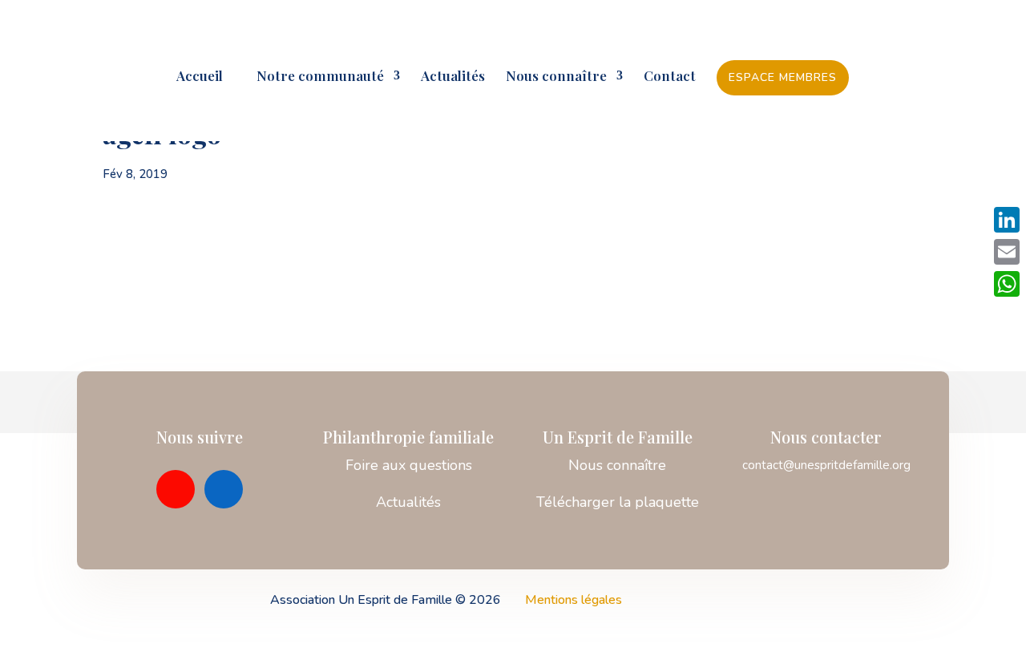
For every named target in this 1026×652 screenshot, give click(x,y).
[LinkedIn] (1007, 220)
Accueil (199, 77)
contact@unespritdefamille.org (826, 465)
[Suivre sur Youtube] (175, 489)
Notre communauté (314, 77)
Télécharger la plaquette (617, 502)
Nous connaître (556, 77)
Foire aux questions (408, 465)
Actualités (453, 77)
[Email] (1007, 252)
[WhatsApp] (1007, 284)
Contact (670, 77)
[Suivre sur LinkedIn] (223, 489)
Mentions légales (573, 600)
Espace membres (783, 77)
